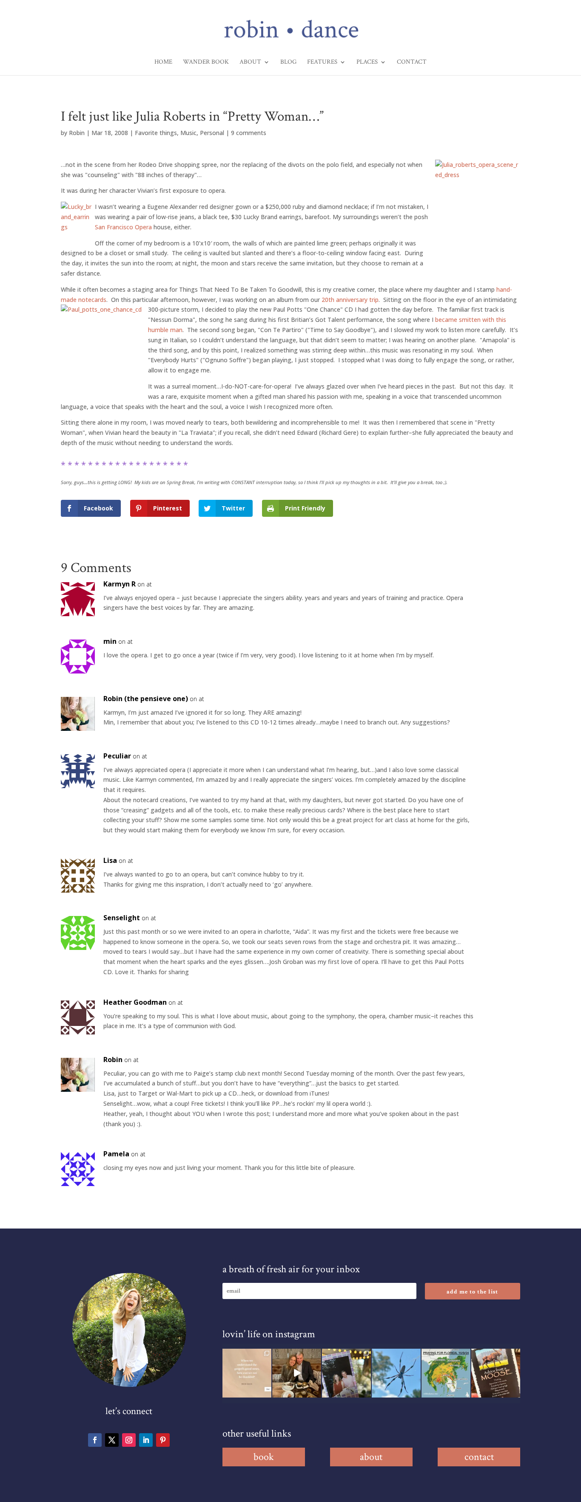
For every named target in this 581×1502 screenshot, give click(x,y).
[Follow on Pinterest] (163, 1440)
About (250, 62)
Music (188, 133)
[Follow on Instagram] (129, 1440)
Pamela (116, 1153)
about (371, 1456)
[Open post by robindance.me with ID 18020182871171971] (495, 1373)
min (110, 641)
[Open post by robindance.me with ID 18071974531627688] (246, 1373)
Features (322, 62)
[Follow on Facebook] (95, 1440)
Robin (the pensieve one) (145, 698)
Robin (77, 133)
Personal (212, 133)
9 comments (248, 133)
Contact (412, 62)
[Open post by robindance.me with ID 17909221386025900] (296, 1373)
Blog (288, 62)
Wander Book (206, 62)
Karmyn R (119, 584)
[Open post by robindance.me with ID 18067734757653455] (396, 1373)
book (263, 1456)
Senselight (121, 917)
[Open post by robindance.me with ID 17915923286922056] (346, 1373)
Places (367, 62)
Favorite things (156, 133)
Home (163, 62)
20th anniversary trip (350, 300)
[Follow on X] (112, 1440)
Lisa (110, 860)
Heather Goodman (135, 1002)
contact (479, 1456)
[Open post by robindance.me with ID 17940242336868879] (446, 1373)
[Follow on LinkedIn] (146, 1440)
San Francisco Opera (123, 227)
